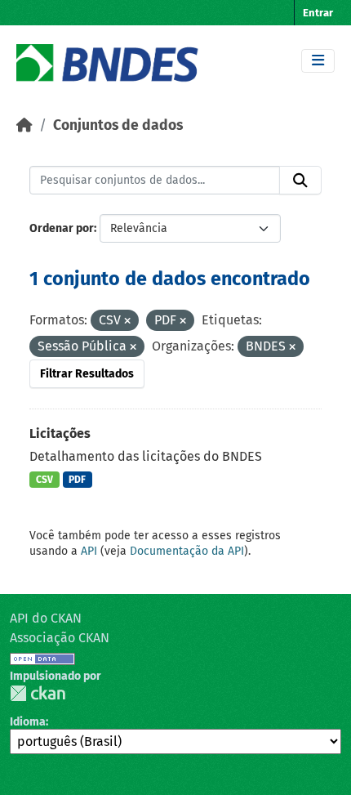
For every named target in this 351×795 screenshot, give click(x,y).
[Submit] (300, 180)
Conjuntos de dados (118, 125)
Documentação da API (187, 551)
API (89, 551)
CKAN (37, 693)
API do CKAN (46, 618)
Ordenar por (61, 228)
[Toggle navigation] (318, 61)
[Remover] (127, 321)
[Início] (24, 125)
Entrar (318, 13)
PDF (77, 479)
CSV (44, 479)
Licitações (60, 433)
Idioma (28, 722)
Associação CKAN (59, 637)
